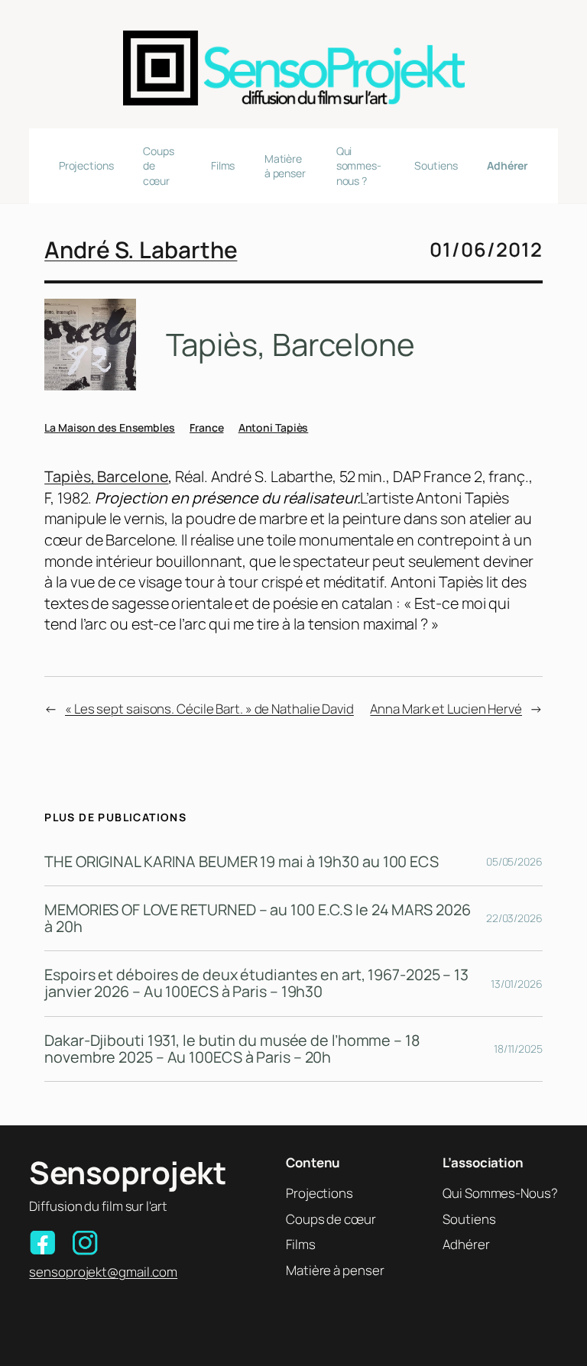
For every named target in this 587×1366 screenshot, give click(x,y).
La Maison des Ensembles (109, 427)
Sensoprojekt (127, 1172)
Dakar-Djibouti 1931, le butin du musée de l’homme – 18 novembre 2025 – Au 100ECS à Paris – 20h (232, 1049)
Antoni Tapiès (273, 427)
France (206, 427)
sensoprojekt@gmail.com (103, 1271)
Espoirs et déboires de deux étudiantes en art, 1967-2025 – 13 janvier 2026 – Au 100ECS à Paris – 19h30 (256, 983)
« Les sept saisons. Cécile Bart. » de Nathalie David (209, 708)
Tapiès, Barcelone (106, 476)
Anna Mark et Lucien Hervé (446, 708)
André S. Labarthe (140, 249)
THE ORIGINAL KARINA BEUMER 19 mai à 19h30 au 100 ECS (241, 861)
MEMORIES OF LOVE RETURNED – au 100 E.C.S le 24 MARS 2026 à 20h (257, 918)
